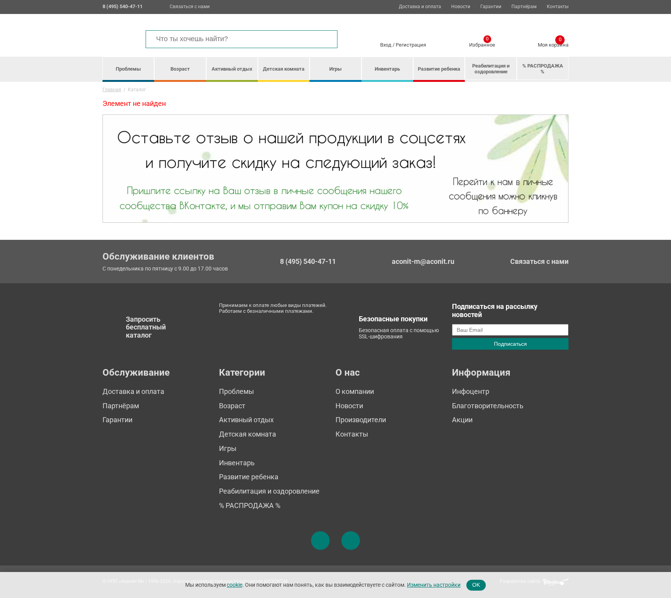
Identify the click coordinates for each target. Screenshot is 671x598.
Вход (385, 45)
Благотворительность (487, 406)
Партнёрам (524, 6)
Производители (361, 420)
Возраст (180, 69)
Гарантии (490, 6)
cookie (234, 584)
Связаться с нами (190, 6)
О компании (355, 391)
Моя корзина (553, 43)
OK (476, 585)
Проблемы (128, 69)
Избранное (482, 43)
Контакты (557, 6)
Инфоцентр (470, 391)
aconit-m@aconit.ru (423, 261)
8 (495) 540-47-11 (308, 261)
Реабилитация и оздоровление (490, 69)
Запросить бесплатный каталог (146, 327)
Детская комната (283, 69)
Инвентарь (387, 69)
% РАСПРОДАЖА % (542, 69)
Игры (335, 69)
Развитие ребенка (439, 69)
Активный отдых (232, 69)
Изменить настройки (434, 584)
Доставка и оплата (420, 6)
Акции (462, 420)
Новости (460, 6)
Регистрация (411, 45)
